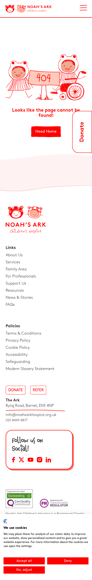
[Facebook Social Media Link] (13, 460)
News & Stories (19, 297)
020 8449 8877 (17, 420)
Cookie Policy (18, 347)
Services (13, 262)
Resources (15, 290)
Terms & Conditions (23, 333)
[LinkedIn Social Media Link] (48, 460)
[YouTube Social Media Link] (30, 460)
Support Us (16, 283)
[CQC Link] (19, 498)
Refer (38, 390)
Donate (15, 390)
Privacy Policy (18, 340)
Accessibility (17, 355)
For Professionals (21, 276)
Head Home (46, 131)
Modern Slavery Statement (30, 369)
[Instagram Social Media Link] (39, 460)
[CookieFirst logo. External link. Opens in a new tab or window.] (5, 521)
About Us (14, 255)
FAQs (10, 305)
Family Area (16, 269)
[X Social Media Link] (21, 460)
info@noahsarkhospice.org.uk (31, 415)
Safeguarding (18, 362)
